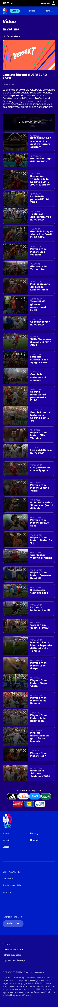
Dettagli (34, 834)
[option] (29, 122)
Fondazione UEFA (12, 886)
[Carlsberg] (45, 796)
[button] (49, 10)
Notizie (6, 840)
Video (6, 834)
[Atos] (34, 796)
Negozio (34, 840)
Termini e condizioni (13, 950)
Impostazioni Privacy (14, 961)
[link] (15, 10)
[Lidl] (29, 804)
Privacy (6, 944)
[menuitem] (17, 10)
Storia (6, 847)
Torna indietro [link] (13, 36)
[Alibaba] (23, 796)
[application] (29, 55)
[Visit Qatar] (40, 804)
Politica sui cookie (12, 955)
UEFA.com (8, 879)
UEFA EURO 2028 (5, 11)
